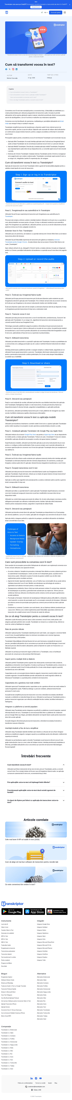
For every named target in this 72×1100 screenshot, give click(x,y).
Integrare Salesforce (42, 933)
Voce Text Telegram (6, 995)
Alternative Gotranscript (43, 989)
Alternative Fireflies (42, 986)
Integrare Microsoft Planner (44, 948)
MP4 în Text (4, 939)
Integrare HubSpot (42, 927)
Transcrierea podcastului (8, 951)
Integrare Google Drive (43, 924)
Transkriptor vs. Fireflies (8, 1038)
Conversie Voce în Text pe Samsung (11, 1010)
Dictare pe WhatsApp (7, 983)
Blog (56, 1083)
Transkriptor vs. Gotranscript (9, 1041)
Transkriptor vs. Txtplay (7, 1065)
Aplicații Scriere (5, 1007)
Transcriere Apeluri (6, 954)
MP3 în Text (4, 936)
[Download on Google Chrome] (57, 911)
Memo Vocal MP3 (6, 1016)
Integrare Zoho (41, 939)
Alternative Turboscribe (43, 1013)
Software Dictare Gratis (7, 980)
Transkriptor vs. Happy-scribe (9, 1044)
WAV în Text (4, 942)
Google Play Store (30, 434)
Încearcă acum (36, 7)
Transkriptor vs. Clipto (7, 1032)
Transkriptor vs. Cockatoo (8, 1035)
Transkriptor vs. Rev (6, 1053)
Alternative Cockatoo (43, 983)
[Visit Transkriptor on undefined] (31, 1078)
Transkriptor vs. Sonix (7, 1056)
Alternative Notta (41, 995)
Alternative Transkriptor (43, 1010)
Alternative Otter (41, 998)
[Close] (70, 4)
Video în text (4, 927)
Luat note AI (4, 924)
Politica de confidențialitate (25, 1083)
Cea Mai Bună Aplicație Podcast (10, 998)
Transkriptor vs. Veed (7, 1068)
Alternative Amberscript (43, 977)
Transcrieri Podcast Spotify (8, 989)
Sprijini (50, 1083)
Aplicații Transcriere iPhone (8, 1004)
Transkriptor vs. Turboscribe (9, 1062)
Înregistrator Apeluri (6, 977)
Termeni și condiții (40, 1083)
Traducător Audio (6, 945)
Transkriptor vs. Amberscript (9, 1030)
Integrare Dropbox (42, 957)
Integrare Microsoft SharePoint (45, 942)
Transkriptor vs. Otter (7, 1050)
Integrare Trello (41, 960)
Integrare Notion (41, 930)
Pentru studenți (5, 960)
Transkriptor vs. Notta (7, 1047)
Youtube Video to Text (7, 930)
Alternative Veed (41, 1019)
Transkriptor (9, 216)
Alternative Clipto (41, 980)
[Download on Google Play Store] (12, 911)
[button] (44, 12)
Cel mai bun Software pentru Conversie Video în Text (16, 1001)
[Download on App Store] (34, 911)
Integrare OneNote (42, 951)
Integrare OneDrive (42, 954)
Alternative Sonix (41, 1004)
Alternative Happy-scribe (44, 992)
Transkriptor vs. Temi (7, 1059)
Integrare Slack (41, 936)
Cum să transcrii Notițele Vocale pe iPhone (13, 1013)
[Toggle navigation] (65, 12)
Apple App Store (49, 434)
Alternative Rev (41, 1001)
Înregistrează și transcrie (8, 948)
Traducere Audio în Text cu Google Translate (13, 986)
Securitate (4, 966)
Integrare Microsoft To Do (44, 945)
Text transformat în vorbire (8, 957)
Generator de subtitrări (7, 933)
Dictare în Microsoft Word (8, 992)
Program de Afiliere (6, 963)
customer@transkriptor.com (36, 1086)
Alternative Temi (41, 1007)
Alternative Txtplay (42, 1016)
